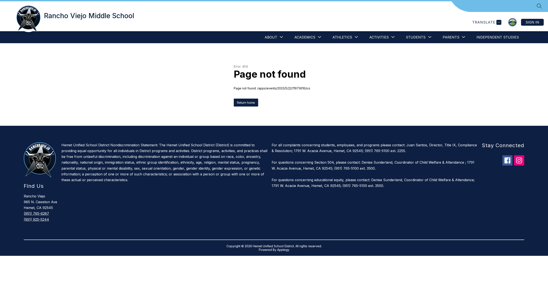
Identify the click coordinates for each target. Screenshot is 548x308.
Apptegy (283, 250)
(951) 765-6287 (36, 213)
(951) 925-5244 (36, 219)
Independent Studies (498, 37)
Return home (246, 102)
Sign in (532, 22)
